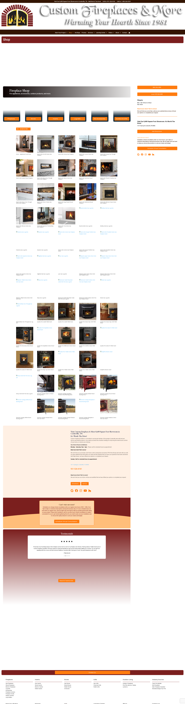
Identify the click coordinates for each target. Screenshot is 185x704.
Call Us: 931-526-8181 (109, 1)
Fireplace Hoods (10, 693)
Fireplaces (11, 119)
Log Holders (9, 697)
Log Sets (77, 119)
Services (90, 32)
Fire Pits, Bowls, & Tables (129, 685)
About (117, 32)
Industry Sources (158, 679)
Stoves (33, 119)
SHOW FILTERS (24, 129)
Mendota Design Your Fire (159, 688)
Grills (95, 679)
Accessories (9, 690)
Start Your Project (60, 32)
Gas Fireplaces (9, 683)
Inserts (55, 119)
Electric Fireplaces (10, 687)
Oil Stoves (67, 688)
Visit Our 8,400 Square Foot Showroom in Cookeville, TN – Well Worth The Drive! (77, 1)
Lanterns (125, 687)
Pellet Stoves (67, 687)
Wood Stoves (67, 685)
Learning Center (100, 32)
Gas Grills (96, 683)
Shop (70, 32)
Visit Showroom (157, 131)
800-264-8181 (157, 87)
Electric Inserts (39, 687)
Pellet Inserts (38, 688)
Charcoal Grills (97, 685)
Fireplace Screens (10, 692)
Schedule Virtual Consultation (66, 521)
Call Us (84, 483)
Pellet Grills (97, 687)
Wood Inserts (38, 685)
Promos (84, 32)
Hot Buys (77, 32)
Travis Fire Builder (157, 683)
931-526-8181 (76, 469)
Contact (124, 32)
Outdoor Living (128, 679)
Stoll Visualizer (156, 685)
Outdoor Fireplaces (128, 683)
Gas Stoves (67, 683)
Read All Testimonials (66, 580)
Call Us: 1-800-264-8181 (124, 1)
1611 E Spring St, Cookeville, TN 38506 (80, 464)
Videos (110, 32)
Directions (75, 483)
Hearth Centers (10, 695)
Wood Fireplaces (10, 685)
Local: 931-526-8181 (157, 94)
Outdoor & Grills (121, 119)
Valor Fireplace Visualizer (158, 687)
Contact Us (92, 672)
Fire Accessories (99, 119)
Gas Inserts (38, 683)
